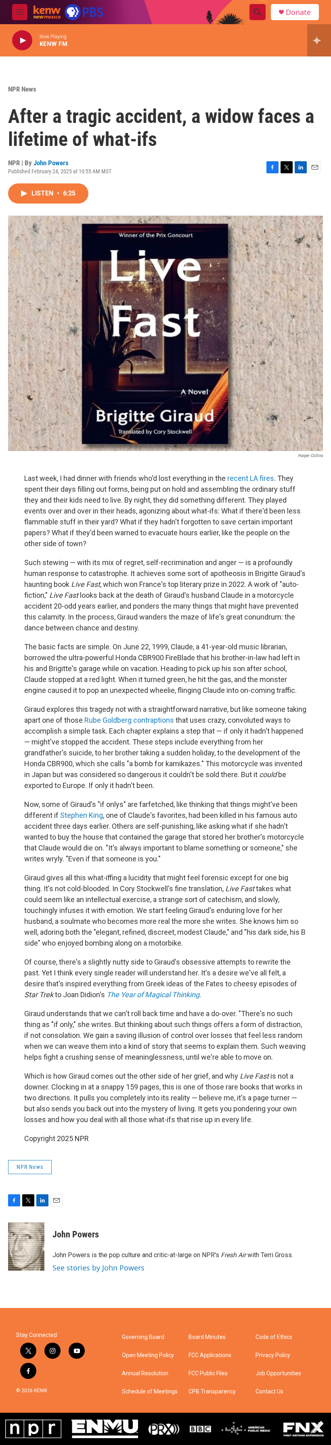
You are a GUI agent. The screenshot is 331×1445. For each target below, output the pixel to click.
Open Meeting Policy (148, 1355)
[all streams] (319, 40)
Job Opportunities (278, 1373)
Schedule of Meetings (150, 1392)
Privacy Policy (273, 1355)
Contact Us (269, 1392)
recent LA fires (250, 478)
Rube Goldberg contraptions (129, 720)
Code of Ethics (274, 1337)
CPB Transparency (212, 1392)
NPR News (22, 89)
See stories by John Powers (98, 1267)
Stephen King (81, 815)
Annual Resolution (145, 1373)
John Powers (51, 163)
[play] (22, 40)
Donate (298, 12)
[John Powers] (26, 1247)
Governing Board (143, 1337)
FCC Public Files (208, 1373)
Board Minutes (207, 1337)
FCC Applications (210, 1355)
